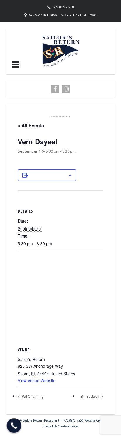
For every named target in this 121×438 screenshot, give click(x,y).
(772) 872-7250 (63, 7)
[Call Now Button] (14, 425)
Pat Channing (32, 396)
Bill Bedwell (90, 396)
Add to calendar (48, 175)
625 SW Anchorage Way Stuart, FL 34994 (63, 15)
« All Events (31, 125)
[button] (15, 64)
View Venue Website (37, 380)
